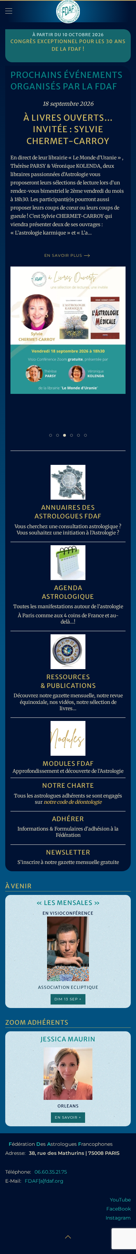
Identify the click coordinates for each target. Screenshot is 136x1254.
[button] (8, 11)
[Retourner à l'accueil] (68, 11)
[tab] (50, 435)
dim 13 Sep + (68, 999)
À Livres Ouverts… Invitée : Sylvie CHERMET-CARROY (68, 129)
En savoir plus (63, 255)
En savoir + (68, 1117)
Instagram (118, 1218)
